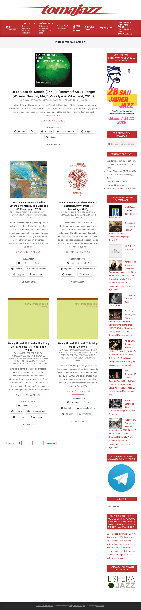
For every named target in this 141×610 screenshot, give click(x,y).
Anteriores (10, 443)
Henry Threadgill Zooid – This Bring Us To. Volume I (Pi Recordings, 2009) (28, 346)
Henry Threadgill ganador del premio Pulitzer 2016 (78, 352)
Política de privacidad (44, 605)
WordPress (100, 605)
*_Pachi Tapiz (29, 100)
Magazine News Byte (77, 605)
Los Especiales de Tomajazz (80, 355)
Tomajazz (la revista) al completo (60, 100)
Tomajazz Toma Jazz (126, 188)
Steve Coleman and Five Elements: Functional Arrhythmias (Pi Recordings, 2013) (77, 206)
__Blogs (83, 100)
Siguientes (50, 443)
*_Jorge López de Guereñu (30, 353)
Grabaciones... (39, 212)
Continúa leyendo (53, 121)
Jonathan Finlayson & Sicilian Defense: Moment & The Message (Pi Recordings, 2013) (29, 206)
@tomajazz (119, 185)
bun (39, 100)
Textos (41, 361)
